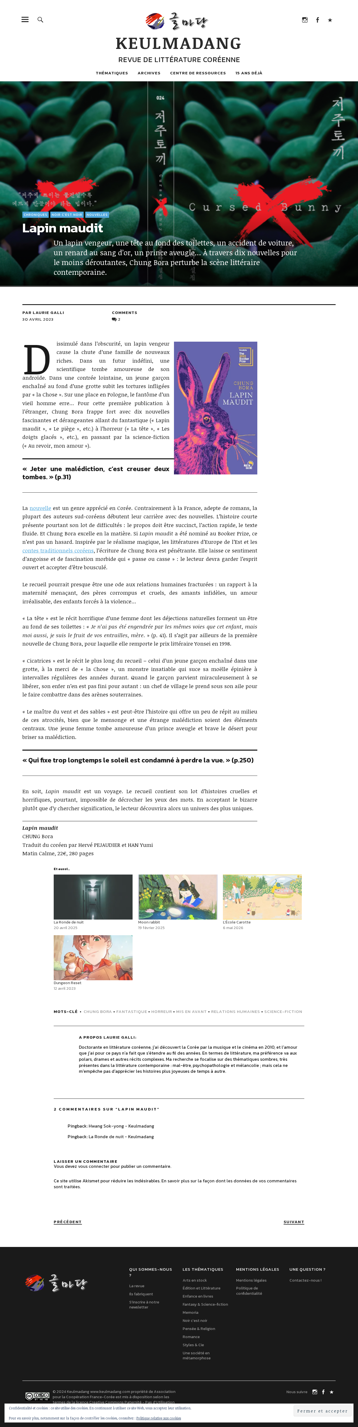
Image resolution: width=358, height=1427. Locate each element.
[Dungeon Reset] (93, 957)
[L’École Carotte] (262, 897)
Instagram (304, 19)
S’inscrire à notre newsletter (144, 1304)
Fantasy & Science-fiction (205, 1304)
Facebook (317, 19)
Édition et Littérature (201, 1288)
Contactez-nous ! (305, 1280)
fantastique (131, 1011)
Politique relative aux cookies (158, 1418)
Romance (191, 1337)
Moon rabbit (149, 922)
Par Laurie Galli (43, 312)
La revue (136, 1286)
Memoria (190, 1312)
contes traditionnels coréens (58, 550)
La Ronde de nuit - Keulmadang (121, 1136)
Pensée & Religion (199, 1329)
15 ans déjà (249, 73)
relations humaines (235, 1011)
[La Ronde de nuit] (93, 897)
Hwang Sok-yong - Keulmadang (121, 1126)
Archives (149, 73)
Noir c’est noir (195, 1321)
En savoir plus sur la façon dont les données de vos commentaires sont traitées (175, 1183)
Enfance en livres (198, 1296)
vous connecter (93, 1166)
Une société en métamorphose (197, 1355)
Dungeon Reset (67, 983)
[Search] (40, 19)
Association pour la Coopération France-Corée (114, 1394)
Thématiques (112, 73)
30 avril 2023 (38, 319)
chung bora (98, 1011)
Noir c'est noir (67, 214)
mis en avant (191, 1011)
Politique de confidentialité (249, 1290)
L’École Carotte (237, 922)
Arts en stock (195, 1280)
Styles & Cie (193, 1345)
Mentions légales (251, 1280)
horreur (161, 1011)
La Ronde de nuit (69, 922)
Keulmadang (179, 42)
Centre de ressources (198, 73)
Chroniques (35, 214)
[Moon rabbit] (177, 897)
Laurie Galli (119, 1037)
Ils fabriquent (141, 1294)
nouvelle (40, 508)
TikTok (330, 19)
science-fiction (283, 1011)
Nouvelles (97, 214)
